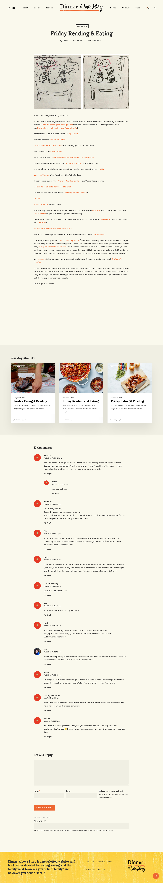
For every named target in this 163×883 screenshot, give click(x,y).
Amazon (96, 210)
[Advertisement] (81, 305)
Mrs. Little (42, 222)
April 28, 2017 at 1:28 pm (52, 586)
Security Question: (42, 817)
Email (69, 791)
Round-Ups (82, 26)
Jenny (65, 40)
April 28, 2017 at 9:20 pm (52, 626)
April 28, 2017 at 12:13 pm (52, 534)
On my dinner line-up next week (48, 145)
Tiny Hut (101, 169)
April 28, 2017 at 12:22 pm (52, 560)
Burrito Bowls (56, 151)
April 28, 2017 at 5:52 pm (60, 484)
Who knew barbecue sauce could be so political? (72, 157)
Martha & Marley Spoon (69, 240)
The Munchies (40, 213)
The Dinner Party (57, 139)
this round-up (99, 234)
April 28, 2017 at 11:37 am (52, 504)
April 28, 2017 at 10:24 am (53, 458)
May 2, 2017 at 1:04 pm (52, 721)
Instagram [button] (101, 861)
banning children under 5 (76, 192)
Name (37, 791)
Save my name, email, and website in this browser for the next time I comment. (114, 794)
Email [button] (110, 861)
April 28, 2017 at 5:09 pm (52, 606)
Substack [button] (90, 861)
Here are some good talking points (57, 124)
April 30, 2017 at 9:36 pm (52, 675)
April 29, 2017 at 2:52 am (52, 652)
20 (25, 420)
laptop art (73, 133)
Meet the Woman (42, 175)
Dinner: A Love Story (73, 163)
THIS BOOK (105, 219)
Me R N (37, 198)
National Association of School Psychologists (57, 128)
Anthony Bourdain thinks (68, 181)
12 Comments (94, 40)
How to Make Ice (41, 204)
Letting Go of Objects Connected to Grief (52, 187)
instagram (41, 259)
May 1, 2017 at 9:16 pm (51, 698)
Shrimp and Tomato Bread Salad (53, 247)
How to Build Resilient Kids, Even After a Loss (53, 228)
